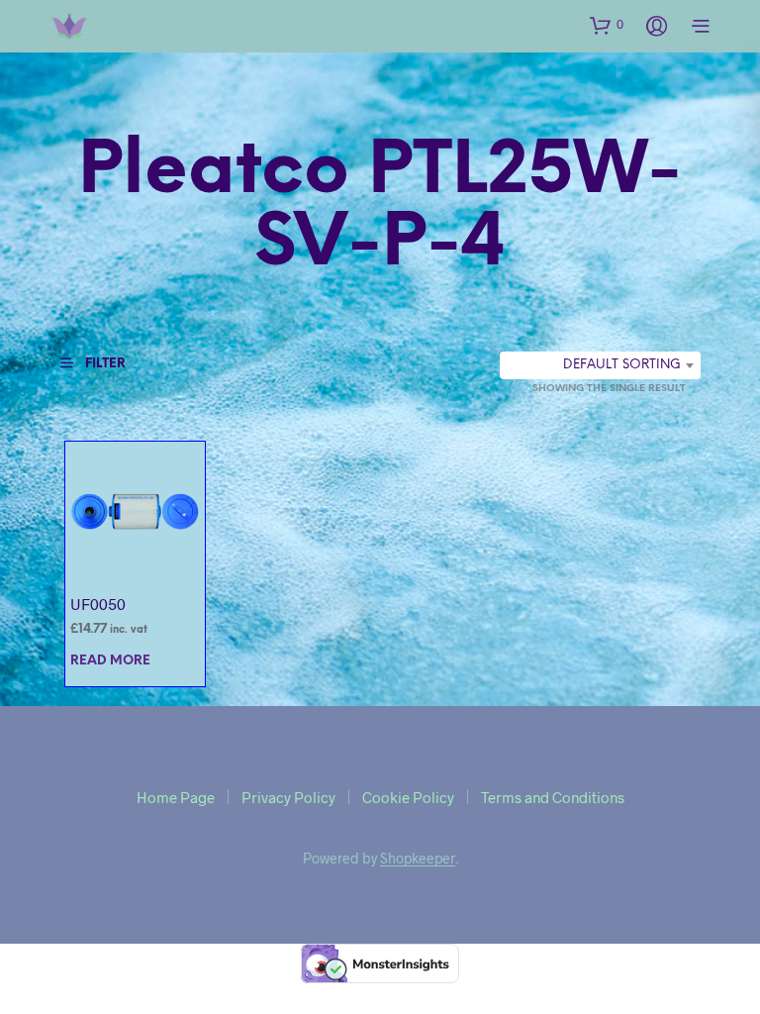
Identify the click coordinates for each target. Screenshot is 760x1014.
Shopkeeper (417, 858)
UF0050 (98, 603)
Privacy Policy (288, 797)
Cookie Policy (408, 797)
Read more (110, 661)
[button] (606, 25)
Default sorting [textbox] (622, 364)
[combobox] (600, 365)
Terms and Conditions (552, 797)
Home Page (176, 797)
